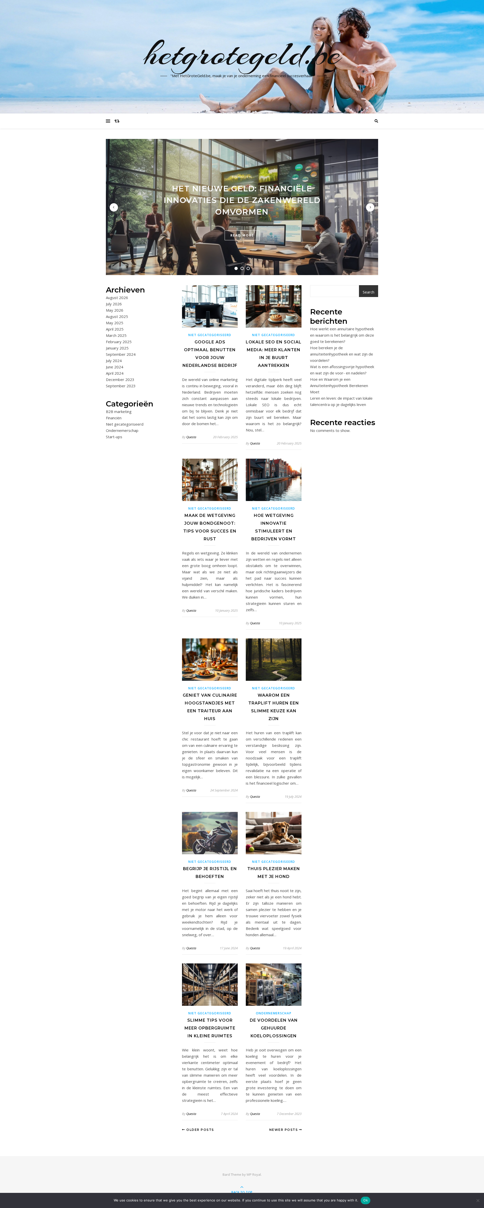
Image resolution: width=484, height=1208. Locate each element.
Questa (191, 437)
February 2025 (119, 341)
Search (368, 291)
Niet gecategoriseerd (124, 424)
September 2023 (121, 385)
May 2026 (114, 310)
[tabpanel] (242, 207)
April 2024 (115, 373)
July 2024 (114, 360)
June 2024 (114, 366)
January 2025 (117, 347)
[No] (477, 1200)
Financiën (242, 176)
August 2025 (117, 316)
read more (242, 235)
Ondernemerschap (122, 430)
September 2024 (121, 354)
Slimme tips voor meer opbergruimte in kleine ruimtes (210, 1028)
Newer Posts (284, 1130)
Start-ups (114, 436)
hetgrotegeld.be (242, 54)
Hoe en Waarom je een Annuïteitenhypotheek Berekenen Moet (339, 385)
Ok (365, 1200)
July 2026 (114, 303)
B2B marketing (119, 411)
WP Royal (254, 1174)
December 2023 (120, 379)
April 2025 (115, 329)
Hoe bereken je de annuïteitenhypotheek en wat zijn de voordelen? (341, 354)
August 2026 (117, 297)
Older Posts (199, 1130)
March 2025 (116, 335)
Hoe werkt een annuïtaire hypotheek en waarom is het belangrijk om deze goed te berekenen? (342, 335)
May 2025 (114, 322)
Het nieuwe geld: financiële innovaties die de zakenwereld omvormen (242, 200)
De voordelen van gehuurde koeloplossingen (274, 1028)
